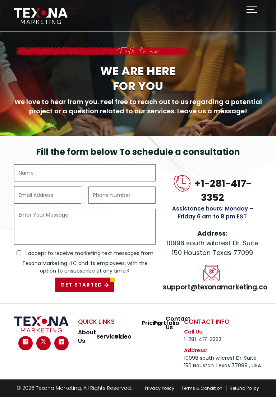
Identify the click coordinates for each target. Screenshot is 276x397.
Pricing (152, 323)
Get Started (82, 284)
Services (108, 336)
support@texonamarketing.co (215, 287)
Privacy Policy (159, 388)
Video (123, 336)
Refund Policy (244, 388)
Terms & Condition (201, 388)
